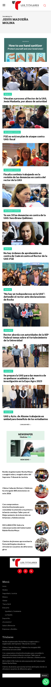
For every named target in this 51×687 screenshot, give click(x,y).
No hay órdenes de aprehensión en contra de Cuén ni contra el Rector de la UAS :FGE (25, 256)
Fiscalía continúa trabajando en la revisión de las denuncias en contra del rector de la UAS (25, 177)
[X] (31, 571)
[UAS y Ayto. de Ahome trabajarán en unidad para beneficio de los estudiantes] (25, 396)
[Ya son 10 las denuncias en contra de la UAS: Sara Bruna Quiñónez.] (25, 195)
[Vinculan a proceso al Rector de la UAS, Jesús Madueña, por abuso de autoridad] (25, 78)
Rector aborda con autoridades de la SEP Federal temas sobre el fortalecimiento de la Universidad (26, 337)
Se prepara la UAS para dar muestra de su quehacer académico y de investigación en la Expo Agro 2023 (25, 378)
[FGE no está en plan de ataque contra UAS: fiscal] (25, 116)
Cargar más (25, 424)
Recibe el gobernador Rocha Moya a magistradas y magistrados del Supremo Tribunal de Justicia (17, 474)
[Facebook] (19, 571)
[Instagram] (25, 571)
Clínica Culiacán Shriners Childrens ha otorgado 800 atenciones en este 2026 (17, 490)
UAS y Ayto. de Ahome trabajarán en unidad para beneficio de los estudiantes (26, 418)
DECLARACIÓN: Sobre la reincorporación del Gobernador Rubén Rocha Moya (16, 527)
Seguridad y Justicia (12, 132)
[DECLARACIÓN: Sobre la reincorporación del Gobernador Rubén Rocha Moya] (42, 528)
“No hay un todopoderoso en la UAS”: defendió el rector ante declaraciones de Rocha (24, 296)
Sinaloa (8, 94)
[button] (45, 681)
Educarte (8, 330)
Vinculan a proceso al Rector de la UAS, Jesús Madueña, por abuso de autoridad (25, 100)
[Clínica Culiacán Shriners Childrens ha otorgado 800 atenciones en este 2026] (42, 491)
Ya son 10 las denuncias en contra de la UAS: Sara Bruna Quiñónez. (25, 216)
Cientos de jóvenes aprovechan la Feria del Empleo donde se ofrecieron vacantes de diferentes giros (24, 668)
